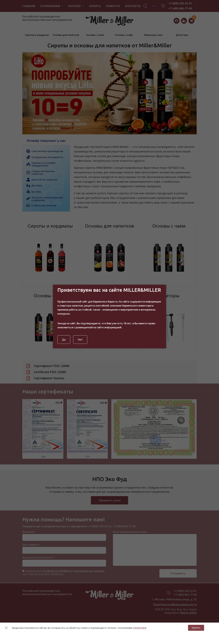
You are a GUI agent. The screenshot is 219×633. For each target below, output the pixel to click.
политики (139, 627)
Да (64, 339)
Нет (80, 339)
